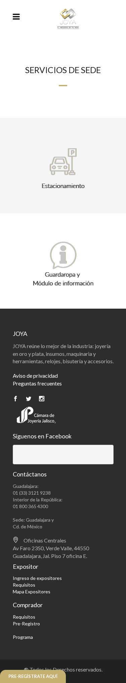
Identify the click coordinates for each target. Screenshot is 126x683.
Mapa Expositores (31, 591)
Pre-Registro (26, 623)
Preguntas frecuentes (37, 383)
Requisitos (24, 585)
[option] (63, 169)
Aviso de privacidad (35, 375)
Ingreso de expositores (37, 578)
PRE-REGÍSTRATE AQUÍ (32, 676)
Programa (23, 637)
